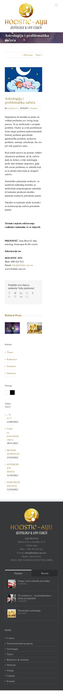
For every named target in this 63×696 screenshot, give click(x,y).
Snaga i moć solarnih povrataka (34, 581)
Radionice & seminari (18, 659)
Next (38, 55)
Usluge (10, 670)
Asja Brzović (12, 108)
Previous (28, 55)
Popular (18, 573)
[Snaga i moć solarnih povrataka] (11, 584)
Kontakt (11, 681)
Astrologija (12, 649)
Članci (10, 352)
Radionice (10, 359)
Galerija (11, 675)
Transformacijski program (20, 643)
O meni (10, 638)
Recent (44, 573)
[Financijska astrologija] (11, 613)
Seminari (34, 108)
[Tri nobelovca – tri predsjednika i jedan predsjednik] (11, 598)
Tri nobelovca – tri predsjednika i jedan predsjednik (34, 597)
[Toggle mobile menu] (56, 5)
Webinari (10, 373)
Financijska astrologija (29, 610)
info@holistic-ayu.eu (22, 265)
